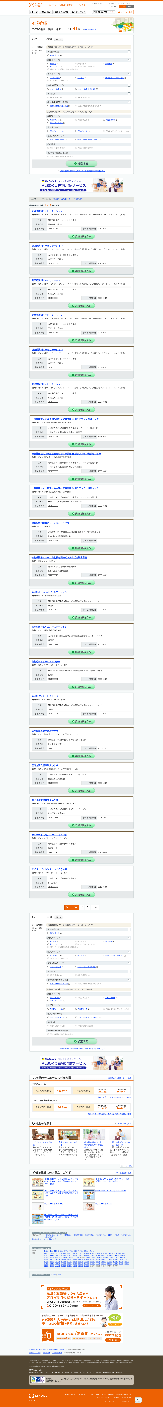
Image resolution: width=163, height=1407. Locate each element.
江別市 (52, 1255)
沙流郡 (69, 1264)
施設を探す (46, 12)
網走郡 (121, 1262)
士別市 (69, 1255)
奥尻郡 (57, 1259)
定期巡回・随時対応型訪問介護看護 (64, 69)
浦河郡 (80, 1264)
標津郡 (80, 1266)
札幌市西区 (67, 1235)
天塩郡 (92, 1262)
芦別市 (46, 1255)
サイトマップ (130, 3)
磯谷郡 (80, 1259)
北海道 (53, 1274)
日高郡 (98, 1264)
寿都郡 (75, 1259)
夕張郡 (127, 1259)
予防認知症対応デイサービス (117, 131)
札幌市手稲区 (89, 1235)
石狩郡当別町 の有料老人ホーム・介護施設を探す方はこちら (82, 171)
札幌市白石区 (50, 1235)
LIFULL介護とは (70, 1394)
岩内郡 (92, 1259)
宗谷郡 (98, 1262)
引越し (42, 1372)
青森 (59, 1274)
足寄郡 (121, 1264)
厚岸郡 (52, 1266)
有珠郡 (57, 1264)
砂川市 (103, 1255)
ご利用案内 (122, 3)
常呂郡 (46, 1264)
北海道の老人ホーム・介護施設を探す (45, 1239)
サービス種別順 (75, 199)
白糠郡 (69, 1266)
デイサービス (55, 78)
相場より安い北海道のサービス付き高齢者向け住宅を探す (109, 1114)
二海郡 (111, 1257)
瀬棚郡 (63, 1259)
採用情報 (116, 1397)
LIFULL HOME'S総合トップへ (99, 3)
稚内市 (118, 1253)
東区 (55, 1251)
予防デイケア (82, 131)
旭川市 (59, 1235)
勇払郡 (63, 1262)
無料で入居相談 (61, 12)
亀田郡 (99, 1257)
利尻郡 (115, 1262)
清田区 (91, 1251)
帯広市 (75, 1253)
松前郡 (88, 1257)
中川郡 (69, 1262)
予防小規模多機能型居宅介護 (61, 156)
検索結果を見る (90, 29)
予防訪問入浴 (83, 120)
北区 (51, 1251)
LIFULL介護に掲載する (103, 1397)
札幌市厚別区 (78, 1235)
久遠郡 (52, 1259)
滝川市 (98, 1255)
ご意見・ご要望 (94, 1394)
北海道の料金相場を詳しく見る (119, 1078)
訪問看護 (108, 64)
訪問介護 (53, 64)
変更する (58, 39)
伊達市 (57, 1257)
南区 (71, 1251)
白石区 (60, 1251)
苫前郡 (86, 1262)
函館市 (46, 1253)
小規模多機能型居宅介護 (59, 106)
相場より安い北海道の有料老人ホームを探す (114, 1097)
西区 (75, 1251)
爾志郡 (46, 1259)
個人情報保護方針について (125, 1394)
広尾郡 (115, 1264)
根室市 (86, 1255)
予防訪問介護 (55, 120)
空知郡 (121, 1259)
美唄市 (124, 1253)
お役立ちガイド (78, 12)
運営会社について (128, 1397)
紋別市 (63, 1255)
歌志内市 (110, 1255)
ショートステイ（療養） (87, 89)
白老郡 (63, 1264)
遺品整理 (98, 1372)
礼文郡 (109, 1262)
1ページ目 (71, 907)
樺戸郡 (46, 1262)
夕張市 (117, 1235)
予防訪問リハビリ (56, 123)
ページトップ (138, 1401)
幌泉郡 (92, 1264)
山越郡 (117, 1257)
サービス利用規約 (108, 1394)
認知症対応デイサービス (114, 78)
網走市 (99, 1253)
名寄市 (75, 1255)
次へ (95, 907)
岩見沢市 (93, 1253)
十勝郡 (127, 1264)
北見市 (80, 1253)
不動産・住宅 (33, 1372)
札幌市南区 (49, 1237)
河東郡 (103, 1264)
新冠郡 (75, 1264)
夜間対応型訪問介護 (86, 66)
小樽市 (52, 1253)
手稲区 (86, 1251)
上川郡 (57, 1262)
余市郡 (115, 1259)
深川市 (117, 1255)
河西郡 (109, 1264)
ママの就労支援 (67, 1372)
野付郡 (75, 1266)
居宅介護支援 (55, 55)
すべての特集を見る (123, 1123)
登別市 (46, 1257)
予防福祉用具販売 (85, 148)
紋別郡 (52, 1264)
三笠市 (80, 1255)
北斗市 (76, 1257)
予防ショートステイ (57, 140)
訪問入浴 (82, 64)
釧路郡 (46, 1266)
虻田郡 (86, 1259)
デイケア (81, 78)
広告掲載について (113, 3)
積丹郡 (103, 1259)
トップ (34, 12)
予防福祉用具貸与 (57, 148)
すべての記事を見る (123, 1173)
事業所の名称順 (60, 199)
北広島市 (64, 1257)
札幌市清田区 (126, 1235)
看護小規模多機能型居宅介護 (89, 106)
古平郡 (109, 1259)
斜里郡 (127, 1262)
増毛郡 (75, 1262)
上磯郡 (93, 1257)
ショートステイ (55, 89)
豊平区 (66, 1251)
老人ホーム (49, 1372)
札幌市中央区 (101, 1235)
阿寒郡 (63, 1266)
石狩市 (70, 1257)
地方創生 (57, 1372)
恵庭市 (52, 1257)
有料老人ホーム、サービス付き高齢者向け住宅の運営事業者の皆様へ (81, 1319)
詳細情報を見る (83, 236)
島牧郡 (69, 1259)
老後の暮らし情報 (109, 1372)
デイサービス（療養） (59, 80)
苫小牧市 (112, 1253)
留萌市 (105, 1253)
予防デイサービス (56, 131)
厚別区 (80, 1251)
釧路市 (110, 1235)
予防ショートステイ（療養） (88, 140)
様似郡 (86, 1264)
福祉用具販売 (83, 97)
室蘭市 (63, 1253)
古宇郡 (98, 1259)
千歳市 (92, 1255)
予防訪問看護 (110, 120)
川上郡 (57, 1266)
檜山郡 (122, 1257)
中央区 (46, 1251)
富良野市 (123, 1255)
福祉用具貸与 (56, 97)
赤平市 (57, 1255)
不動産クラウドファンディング (84, 1372)
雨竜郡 (52, 1262)
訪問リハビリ (55, 66)
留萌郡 (80, 1262)
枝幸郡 (103, 1262)
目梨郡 (86, 1266)
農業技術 (119, 1372)
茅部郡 (105, 1257)
